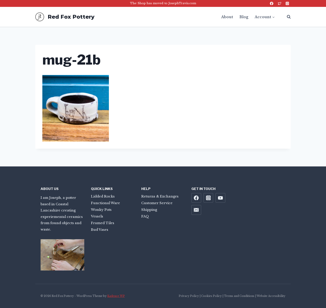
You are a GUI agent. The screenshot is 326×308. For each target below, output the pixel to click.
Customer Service (157, 203)
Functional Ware (105, 203)
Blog (244, 17)
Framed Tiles (102, 223)
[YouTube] (220, 198)
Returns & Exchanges (160, 196)
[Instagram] (287, 3)
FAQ (145, 216)
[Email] (196, 210)
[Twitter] (279, 3)
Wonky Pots (101, 209)
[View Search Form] (286, 17)
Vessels (97, 216)
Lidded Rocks (103, 196)
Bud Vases (99, 229)
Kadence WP (116, 296)
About (227, 17)
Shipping (149, 209)
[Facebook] (271, 3)
